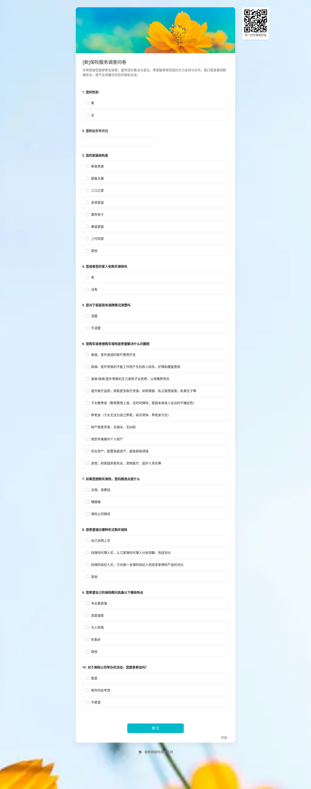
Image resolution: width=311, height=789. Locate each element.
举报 (224, 738)
